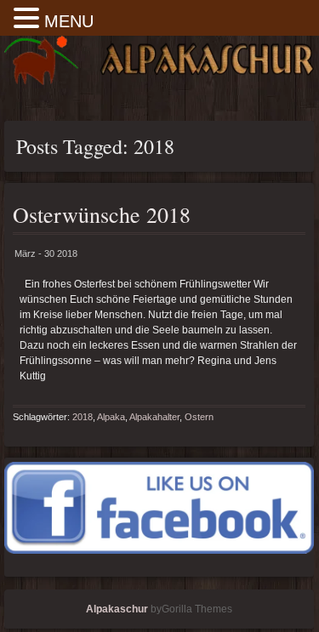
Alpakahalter (154, 417)
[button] (29, 19)
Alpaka (111, 417)
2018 (82, 417)
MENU (69, 21)
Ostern (199, 417)
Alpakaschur (117, 609)
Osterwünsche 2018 (102, 214)
